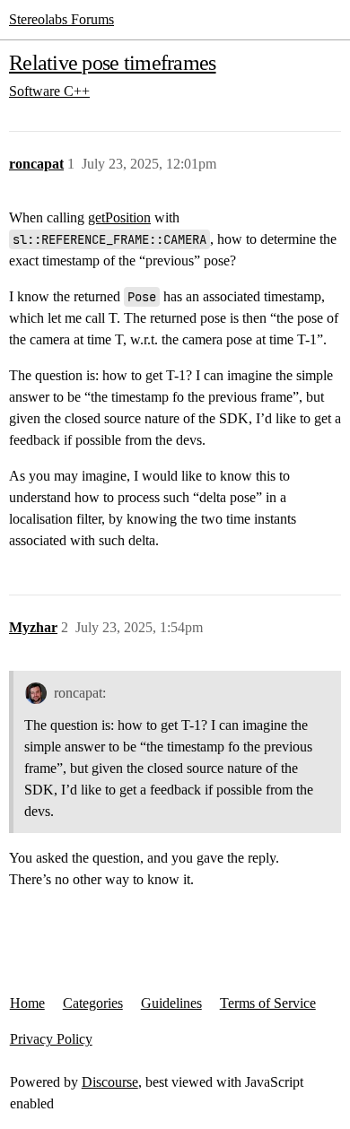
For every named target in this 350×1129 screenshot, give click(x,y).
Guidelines (171, 1003)
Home (27, 1003)
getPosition (119, 217)
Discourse (110, 1082)
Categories (93, 1003)
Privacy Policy (51, 1038)
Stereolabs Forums (61, 19)
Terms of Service (268, 1003)
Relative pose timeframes (112, 62)
